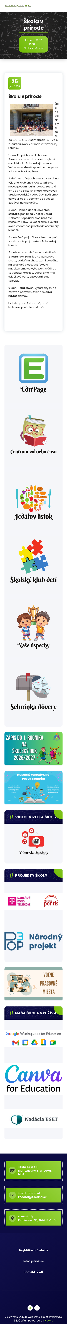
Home (28, 40)
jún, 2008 (15, 83)
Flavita (49, 1320)
